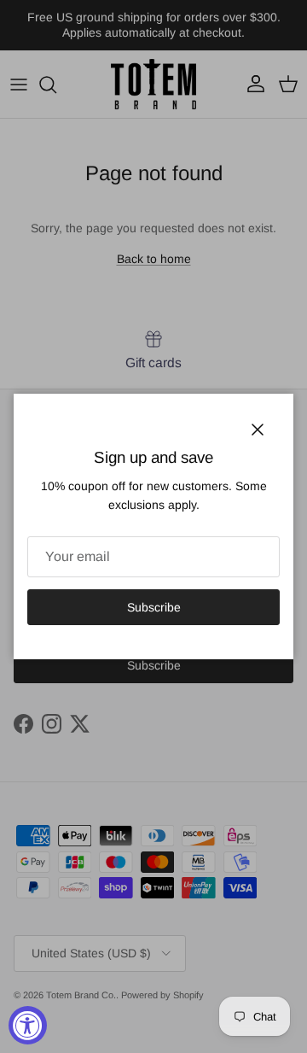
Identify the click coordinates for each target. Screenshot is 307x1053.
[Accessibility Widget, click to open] (28, 1025)
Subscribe (154, 607)
